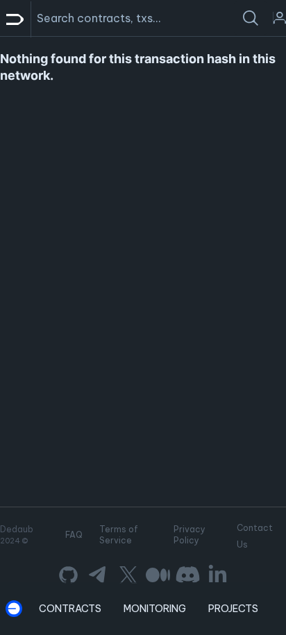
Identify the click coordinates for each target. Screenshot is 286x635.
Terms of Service (118, 534)
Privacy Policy (189, 534)
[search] (250, 18)
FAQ (74, 535)
